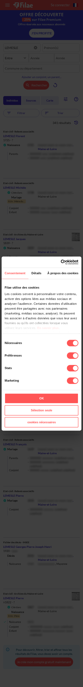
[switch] (72, 355)
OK (41, 398)
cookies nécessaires (41, 422)
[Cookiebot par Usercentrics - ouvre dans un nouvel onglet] (60, 262)
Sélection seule (41, 410)
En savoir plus (48, 328)
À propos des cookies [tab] (62, 273)
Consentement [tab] (15, 273)
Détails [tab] (36, 273)
